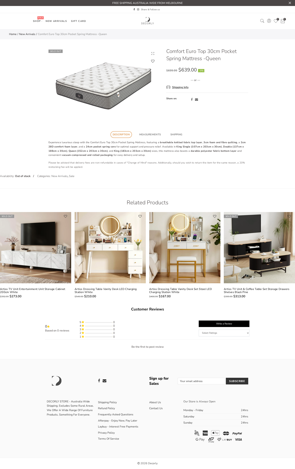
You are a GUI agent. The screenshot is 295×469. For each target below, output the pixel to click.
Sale (71, 176)
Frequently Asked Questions (115, 414)
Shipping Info (180, 87)
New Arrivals (56, 21)
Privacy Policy (106, 433)
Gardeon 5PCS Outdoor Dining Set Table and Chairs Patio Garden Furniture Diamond (257, 291)
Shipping (176, 134)
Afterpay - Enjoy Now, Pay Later (117, 421)
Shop (38, 19)
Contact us (156, 408)
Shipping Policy (107, 402)
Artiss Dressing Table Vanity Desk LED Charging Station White (31, 291)
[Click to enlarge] (153, 53)
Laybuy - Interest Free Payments (118, 427)
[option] (103, 84)
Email (196, 99)
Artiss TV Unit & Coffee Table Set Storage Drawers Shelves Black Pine (182, 291)
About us (155, 402)
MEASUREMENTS (150, 134)
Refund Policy (106, 408)
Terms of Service (108, 439)
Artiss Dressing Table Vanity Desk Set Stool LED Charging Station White (106, 291)
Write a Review (224, 323)
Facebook (192, 99)
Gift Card (78, 21)
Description (121, 134)
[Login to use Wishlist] (153, 61)
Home (13, 34)
